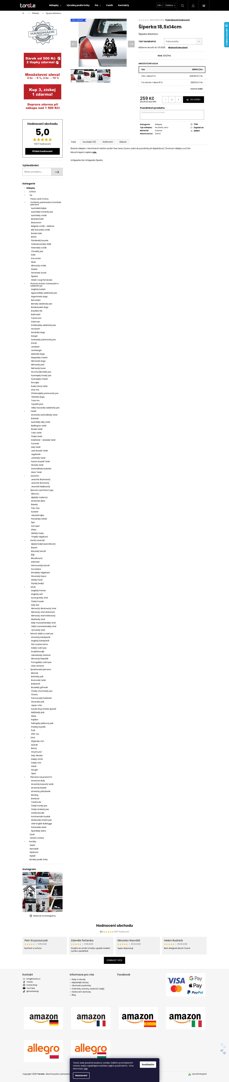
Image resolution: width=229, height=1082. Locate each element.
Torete (29, 982)
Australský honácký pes (42, 211)
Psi (31, 195)
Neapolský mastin (39, 357)
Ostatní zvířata (37, 838)
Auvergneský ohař (39, 597)
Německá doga (38, 361)
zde (86, 1068)
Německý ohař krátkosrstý (43, 615)
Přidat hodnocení (42, 151)
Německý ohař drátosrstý (43, 612)
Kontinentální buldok (40, 816)
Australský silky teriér (40, 422)
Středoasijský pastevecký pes (44, 393)
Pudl (33, 730)
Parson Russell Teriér (40, 461)
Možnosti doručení (178, 47)
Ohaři (33, 587)
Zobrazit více (114, 960)
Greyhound (36, 752)
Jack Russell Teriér (39, 450)
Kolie (33, 254)
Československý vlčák (41, 244)
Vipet (33, 773)
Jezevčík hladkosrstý (40, 486)
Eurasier (34, 511)
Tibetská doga (37, 397)
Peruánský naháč (39, 518)
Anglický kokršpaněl (40, 640)
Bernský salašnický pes (41, 303)
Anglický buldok (38, 289)
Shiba (33, 529)
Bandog (34, 795)
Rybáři (32, 856)
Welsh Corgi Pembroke (41, 280)
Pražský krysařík (38, 727)
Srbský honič (37, 579)
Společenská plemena (40, 669)
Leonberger (36, 350)
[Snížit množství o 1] (165, 99)
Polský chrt (36, 762)
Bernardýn (36, 300)
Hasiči (32, 845)
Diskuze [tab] (123, 142)
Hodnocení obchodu (114, 925)
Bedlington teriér (39, 425)
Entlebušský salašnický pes (43, 325)
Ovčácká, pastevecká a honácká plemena (45, 203)
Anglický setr (37, 594)
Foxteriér (35, 443)
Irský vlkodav (37, 755)
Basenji (34, 504)
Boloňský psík (37, 676)
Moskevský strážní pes (41, 820)
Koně (32, 834)
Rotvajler (35, 382)
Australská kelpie (39, 208)
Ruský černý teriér (39, 386)
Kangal (34, 336)
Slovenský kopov (38, 576)
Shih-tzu (35, 734)
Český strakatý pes (40, 809)
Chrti (32, 737)
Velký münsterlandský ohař (43, 626)
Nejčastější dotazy (80, 982)
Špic (33, 522)
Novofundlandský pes (41, 372)
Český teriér (36, 436)
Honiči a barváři (37, 540)
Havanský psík (37, 701)
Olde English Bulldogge (41, 823)
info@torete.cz (33, 978)
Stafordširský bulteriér (41, 468)
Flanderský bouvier (39, 240)
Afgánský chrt (37, 741)
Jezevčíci (34, 475)
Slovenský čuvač (38, 272)
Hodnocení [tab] (108, 142)
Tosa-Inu (35, 400)
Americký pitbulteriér (41, 791)
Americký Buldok (38, 787)
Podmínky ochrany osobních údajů (88, 988)
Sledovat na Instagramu (44, 915)
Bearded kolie (37, 219)
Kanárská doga (38, 332)
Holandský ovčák (39, 247)
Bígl (32, 554)
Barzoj (34, 748)
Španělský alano (38, 830)
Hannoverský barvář (40, 565)
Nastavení (81, 1075)
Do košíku (195, 99)
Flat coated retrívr (39, 644)
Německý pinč (37, 364)
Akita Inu (35, 493)
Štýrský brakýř (37, 583)
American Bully (38, 780)
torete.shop (31, 985)
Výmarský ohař (38, 630)
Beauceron (36, 222)
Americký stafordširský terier (44, 414)
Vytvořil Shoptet (199, 1074)
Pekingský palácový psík (42, 723)
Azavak (34, 744)
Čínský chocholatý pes (41, 691)
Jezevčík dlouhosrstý (40, 479)
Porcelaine (36, 569)
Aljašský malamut (39, 497)
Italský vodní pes (39, 648)
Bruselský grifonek (39, 687)
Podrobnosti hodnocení (177, 20)
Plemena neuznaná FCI (41, 777)
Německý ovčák (38, 265)
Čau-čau (35, 508)
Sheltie (34, 269)
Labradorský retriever (41, 655)
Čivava (34, 694)
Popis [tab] (73, 142)
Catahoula (36, 802)
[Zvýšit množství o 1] (178, 99)
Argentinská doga (39, 296)
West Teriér (36, 472)
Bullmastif (35, 314)
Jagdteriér (36, 454)
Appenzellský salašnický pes (44, 293)
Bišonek (34, 673)
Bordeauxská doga (39, 307)
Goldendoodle (37, 813)
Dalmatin (35, 562)
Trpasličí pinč (37, 404)
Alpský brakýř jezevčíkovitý (43, 544)
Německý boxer (38, 368)
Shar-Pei (35, 389)
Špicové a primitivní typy (41, 490)
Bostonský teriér (38, 680)
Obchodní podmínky (81, 985)
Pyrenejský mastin (39, 379)
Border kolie (36, 233)
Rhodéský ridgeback (40, 572)
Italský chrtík (37, 759)
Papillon (34, 719)
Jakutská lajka (37, 515)
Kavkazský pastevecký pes (43, 339)
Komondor (36, 258)
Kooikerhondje (37, 651)
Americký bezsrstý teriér (42, 784)
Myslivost (34, 852)
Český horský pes (39, 805)
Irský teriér (36, 447)
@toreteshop (32, 991)
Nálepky (30, 188)
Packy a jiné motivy (39, 199)
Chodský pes (37, 251)
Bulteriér (35, 418)
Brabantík (35, 683)
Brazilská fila (36, 311)
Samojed (35, 526)
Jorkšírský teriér (38, 458)
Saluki (33, 766)
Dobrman (35, 321)
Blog (74, 995)
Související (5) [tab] (89, 142)
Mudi (33, 262)
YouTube (30, 988)
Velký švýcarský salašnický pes (45, 407)
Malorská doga (38, 354)
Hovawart (35, 328)
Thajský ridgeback (39, 536)
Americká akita (38, 501)
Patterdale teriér (38, 827)
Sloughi (34, 769)
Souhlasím (148, 1064)
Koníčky (32, 841)
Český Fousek (37, 601)
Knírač (34, 343)
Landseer (35, 346)
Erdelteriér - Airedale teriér (43, 440)
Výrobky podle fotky (38, 859)
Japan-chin (36, 705)
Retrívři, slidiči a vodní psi (41, 633)
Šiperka (34, 276)
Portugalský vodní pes (41, 662)
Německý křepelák (39, 658)
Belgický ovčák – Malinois (42, 226)
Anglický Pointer (38, 590)
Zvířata (32, 191)
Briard (33, 237)
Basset (34, 547)
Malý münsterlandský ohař (43, 622)
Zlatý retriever (37, 666)
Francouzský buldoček (41, 698)
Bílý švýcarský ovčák (40, 229)
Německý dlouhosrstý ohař (43, 608)
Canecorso (36, 318)
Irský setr (35, 605)
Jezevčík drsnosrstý (40, 483)
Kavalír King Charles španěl (43, 709)
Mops (33, 716)
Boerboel (35, 798)
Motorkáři (34, 848)
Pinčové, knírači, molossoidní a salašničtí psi (44, 284)
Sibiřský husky (37, 533)
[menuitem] (55, 5)
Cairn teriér (36, 432)
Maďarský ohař (38, 619)
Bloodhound (36, 558)
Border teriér (37, 429)
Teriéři (33, 411)
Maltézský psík (37, 712)
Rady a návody (79, 979)
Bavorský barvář (38, 551)
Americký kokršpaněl (40, 637)
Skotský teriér (37, 465)
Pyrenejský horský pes (41, 375)
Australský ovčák (39, 215)
